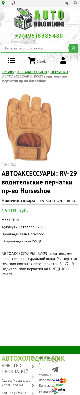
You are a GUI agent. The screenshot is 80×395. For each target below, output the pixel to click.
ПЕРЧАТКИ (59, 72)
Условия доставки (46, 376)
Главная (44, 358)
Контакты (46, 385)
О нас (41, 366)
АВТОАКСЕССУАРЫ (32, 72)
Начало (8, 72)
